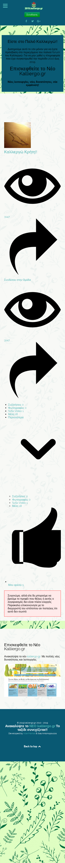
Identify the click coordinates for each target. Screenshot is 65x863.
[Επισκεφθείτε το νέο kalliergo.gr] (32, 680)
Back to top (31, 746)
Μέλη (13, 414)
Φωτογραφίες (17, 407)
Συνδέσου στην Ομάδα (17, 279)
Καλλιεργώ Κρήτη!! (20, 152)
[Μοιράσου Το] (32, 274)
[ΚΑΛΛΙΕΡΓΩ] (32, 6)
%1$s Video (16, 411)
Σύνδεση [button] (32, 14)
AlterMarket (29, 733)
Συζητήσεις (16, 404)
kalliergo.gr (33, 656)
